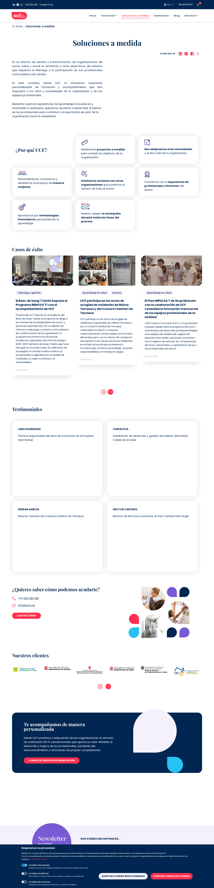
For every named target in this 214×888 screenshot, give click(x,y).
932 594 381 (31, 4)
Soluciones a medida (135, 15)
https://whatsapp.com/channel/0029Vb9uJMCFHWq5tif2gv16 (21, 4)
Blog (176, 15)
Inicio (92, 15)
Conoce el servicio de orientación (52, 760)
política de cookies (38, 859)
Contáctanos (26, 615)
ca (168, 4)
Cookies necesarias (39, 865)
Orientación (161, 15)
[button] (110, 392)
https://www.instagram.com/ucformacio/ (18, 4)
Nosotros (190, 15)
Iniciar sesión (186, 4)
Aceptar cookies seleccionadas (123, 876)
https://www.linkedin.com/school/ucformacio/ (14, 4)
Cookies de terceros (39, 881)
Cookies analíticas (39, 873)
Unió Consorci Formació (19, 16)
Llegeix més (42, 315)
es (173, 4)
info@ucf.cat (46, 4)
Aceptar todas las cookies (171, 876)
